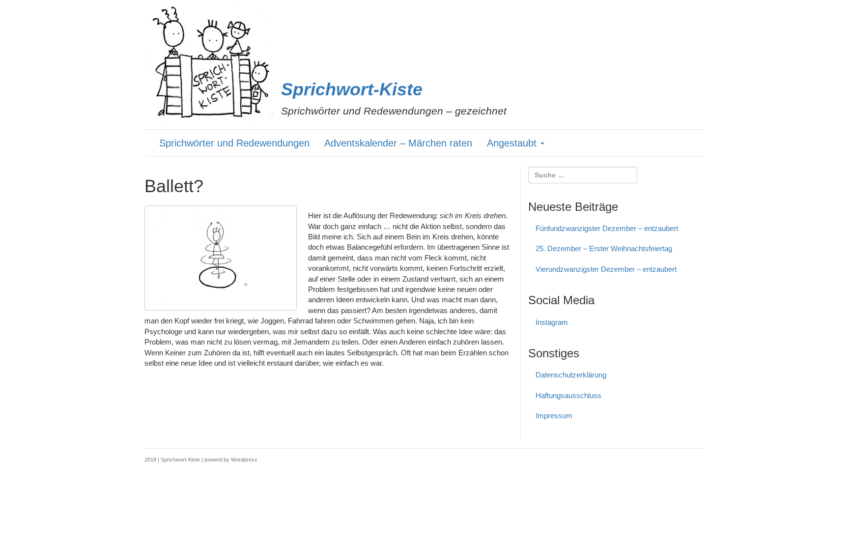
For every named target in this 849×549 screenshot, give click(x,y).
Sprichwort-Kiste (352, 89)
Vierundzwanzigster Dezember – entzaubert (606, 269)
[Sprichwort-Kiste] (209, 64)
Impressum (554, 415)
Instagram (552, 322)
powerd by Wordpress (230, 459)
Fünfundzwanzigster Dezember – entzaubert (607, 228)
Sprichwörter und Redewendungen (234, 143)
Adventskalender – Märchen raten (398, 143)
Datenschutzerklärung (571, 375)
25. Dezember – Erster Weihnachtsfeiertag (604, 248)
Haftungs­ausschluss (568, 395)
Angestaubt (513, 143)
